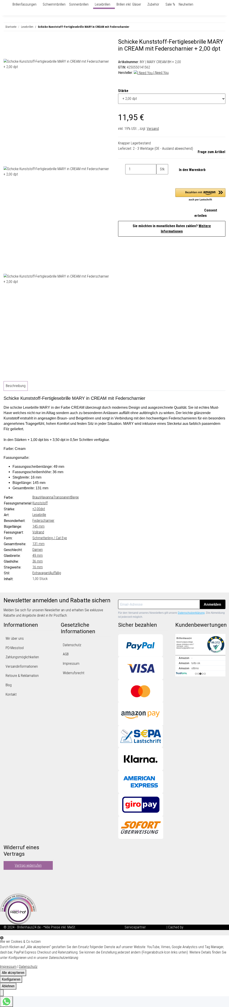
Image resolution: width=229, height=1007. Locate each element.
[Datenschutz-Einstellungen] (2, 993)
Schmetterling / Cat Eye (49, 538)
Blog (9, 685)
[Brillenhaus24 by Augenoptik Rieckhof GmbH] (9, 4)
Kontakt (11, 694)
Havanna (47, 497)
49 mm (37, 555)
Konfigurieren (11, 979)
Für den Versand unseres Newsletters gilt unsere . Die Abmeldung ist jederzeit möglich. (171, 614)
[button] (200, 195)
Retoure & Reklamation (22, 675)
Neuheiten (186, 4)
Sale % (170, 4)
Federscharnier (43, 520)
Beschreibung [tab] (15, 386)
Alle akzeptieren (13, 973)
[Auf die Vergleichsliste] (7, 54)
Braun (36, 497)
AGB (66, 654)
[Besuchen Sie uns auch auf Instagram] (7, 887)
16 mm (37, 567)
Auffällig (55, 573)
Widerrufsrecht (73, 673)
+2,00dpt (38, 509)
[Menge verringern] (121, 169)
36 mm (37, 561)
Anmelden (212, 604)
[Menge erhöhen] (159, 179)
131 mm (38, 544)
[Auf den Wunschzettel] (15, 54)
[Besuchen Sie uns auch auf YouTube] (7, 881)
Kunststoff (40, 503)
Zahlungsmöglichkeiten (22, 657)
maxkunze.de (157, 927)
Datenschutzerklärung (191, 612)
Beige (75, 497)
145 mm (38, 526)
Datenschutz (72, 645)
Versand (153, 128)
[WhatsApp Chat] (6, 1001)
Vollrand (38, 532)
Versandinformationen (22, 666)
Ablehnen (8, 986)
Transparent (62, 497)
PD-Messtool (15, 648)
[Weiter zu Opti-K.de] (18, 909)
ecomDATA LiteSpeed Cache (204, 927)
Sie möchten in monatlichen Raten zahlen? (172, 228)
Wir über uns (15, 638)
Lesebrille (39, 515)
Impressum (71, 663)
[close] (7, 43)
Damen (37, 549)
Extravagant (41, 573)
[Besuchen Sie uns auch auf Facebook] (7, 876)
